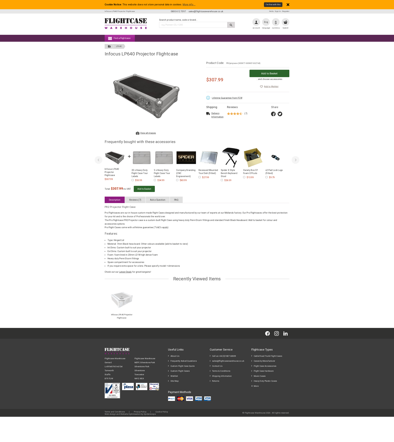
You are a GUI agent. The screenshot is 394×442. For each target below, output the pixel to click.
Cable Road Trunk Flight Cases (268, 356)
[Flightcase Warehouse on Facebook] (268, 333)
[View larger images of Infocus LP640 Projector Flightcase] (146, 95)
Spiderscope (150, 414)
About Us (175, 356)
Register (285, 11)
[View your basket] (285, 22)
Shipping (211, 107)
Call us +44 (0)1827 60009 (224, 356)
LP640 (119, 46)
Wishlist (174, 376)
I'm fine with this (273, 5)
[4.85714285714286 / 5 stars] (235, 113)
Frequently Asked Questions (184, 361)
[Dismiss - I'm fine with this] (288, 4)
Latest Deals (125, 272)
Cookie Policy (161, 412)
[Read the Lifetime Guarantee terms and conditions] (208, 97)
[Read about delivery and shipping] (208, 113)
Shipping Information (222, 376)
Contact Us (217, 366)
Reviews (232, 107)
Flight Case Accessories (265, 366)
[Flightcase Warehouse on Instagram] (277, 333)
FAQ (176, 200)
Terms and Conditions (115, 412)
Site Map (175, 381)
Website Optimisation (130, 414)
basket (285, 28)
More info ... (189, 4)
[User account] (256, 22)
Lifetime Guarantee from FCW (227, 98)
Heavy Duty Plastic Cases (265, 381)
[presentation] (98, 160)
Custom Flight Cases (180, 371)
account (256, 28)
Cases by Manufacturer (264, 361)
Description (114, 200)
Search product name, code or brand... (178, 20)
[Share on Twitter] (280, 113)
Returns (215, 381)
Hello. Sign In (275, 11)
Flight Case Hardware (264, 371)
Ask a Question (157, 200)
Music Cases (260, 376)
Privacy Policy (140, 412)
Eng (266, 22)
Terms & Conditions (221, 371)
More (256, 386)
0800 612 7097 (178, 11)
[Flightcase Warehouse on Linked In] (286, 333)
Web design (110, 414)
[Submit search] (231, 25)
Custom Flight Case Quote (183, 366)
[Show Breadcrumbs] (109, 46)
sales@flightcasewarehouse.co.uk (206, 11)
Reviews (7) (135, 200)
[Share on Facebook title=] (273, 113)
